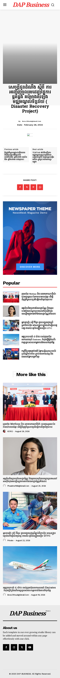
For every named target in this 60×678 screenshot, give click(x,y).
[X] (27, 187)
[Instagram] (14, 647)
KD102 (10, 431)
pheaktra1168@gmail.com (18, 486)
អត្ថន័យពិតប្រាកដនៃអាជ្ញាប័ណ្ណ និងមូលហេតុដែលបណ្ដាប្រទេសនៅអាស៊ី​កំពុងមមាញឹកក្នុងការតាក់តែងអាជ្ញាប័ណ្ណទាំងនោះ (39, 311)
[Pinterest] (33, 187)
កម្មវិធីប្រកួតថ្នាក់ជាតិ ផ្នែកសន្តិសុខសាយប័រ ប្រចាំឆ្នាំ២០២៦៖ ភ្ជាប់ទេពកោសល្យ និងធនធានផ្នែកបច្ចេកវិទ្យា (39, 354)
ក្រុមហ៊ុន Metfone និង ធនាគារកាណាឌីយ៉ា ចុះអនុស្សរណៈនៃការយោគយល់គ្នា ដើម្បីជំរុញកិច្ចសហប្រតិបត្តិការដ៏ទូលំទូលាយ (39, 296)
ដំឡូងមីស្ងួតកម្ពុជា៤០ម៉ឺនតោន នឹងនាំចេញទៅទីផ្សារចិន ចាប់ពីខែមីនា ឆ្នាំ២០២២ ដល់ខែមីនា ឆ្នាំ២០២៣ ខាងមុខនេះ (15, 156)
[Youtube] (30, 647)
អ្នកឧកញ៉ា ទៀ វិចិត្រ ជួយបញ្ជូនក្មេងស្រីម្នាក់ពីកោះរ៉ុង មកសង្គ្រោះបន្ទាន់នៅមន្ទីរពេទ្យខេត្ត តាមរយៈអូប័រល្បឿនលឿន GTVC (39, 325)
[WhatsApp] (40, 187)
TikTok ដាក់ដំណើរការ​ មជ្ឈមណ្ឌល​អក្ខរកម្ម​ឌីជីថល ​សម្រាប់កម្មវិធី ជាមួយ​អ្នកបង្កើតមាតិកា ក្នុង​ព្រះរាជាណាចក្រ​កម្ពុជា (43, 157)
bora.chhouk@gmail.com (31, 121)
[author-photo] (5, 431)
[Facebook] (20, 187)
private (10, 540)
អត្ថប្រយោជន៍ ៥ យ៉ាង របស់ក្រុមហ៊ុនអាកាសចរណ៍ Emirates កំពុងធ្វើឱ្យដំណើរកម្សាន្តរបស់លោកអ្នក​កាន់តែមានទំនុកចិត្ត (38, 339)
